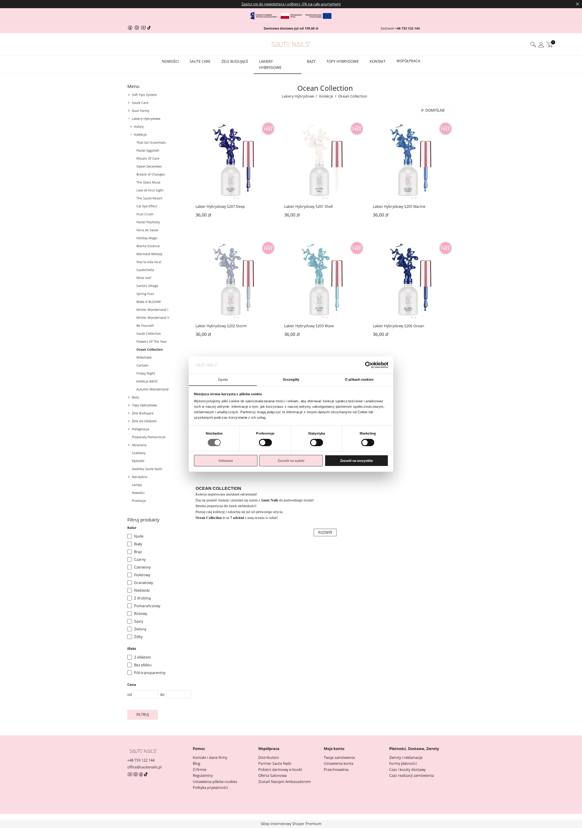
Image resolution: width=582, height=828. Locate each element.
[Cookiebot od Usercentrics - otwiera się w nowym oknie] (368, 365)
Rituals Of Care (147, 158)
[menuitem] (172, 61)
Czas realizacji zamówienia (411, 775)
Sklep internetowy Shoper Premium (291, 823)
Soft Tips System (144, 95)
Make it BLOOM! (148, 301)
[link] (159, 536)
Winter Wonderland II (152, 317)
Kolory (139, 126)
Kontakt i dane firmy (210, 757)
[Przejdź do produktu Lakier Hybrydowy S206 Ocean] (414, 280)
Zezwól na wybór (291, 461)
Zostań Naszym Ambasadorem (284, 781)
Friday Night (145, 373)
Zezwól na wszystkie (356, 461)
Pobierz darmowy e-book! (280, 769)
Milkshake (144, 357)
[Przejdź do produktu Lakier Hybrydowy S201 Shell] (325, 160)
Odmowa (225, 461)
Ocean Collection (149, 349)
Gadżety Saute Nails (147, 469)
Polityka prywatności (210, 787)
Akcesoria (139, 445)
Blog (196, 763)
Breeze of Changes (150, 174)
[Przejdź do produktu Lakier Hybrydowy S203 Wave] (325, 280)
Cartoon (142, 365)
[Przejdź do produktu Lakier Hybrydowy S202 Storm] (236, 280)
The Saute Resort (149, 198)
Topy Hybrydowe (144, 405)
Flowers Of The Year (151, 341)
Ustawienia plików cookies (215, 781)
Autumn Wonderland (152, 389)
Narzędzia (139, 477)
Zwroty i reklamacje (405, 757)
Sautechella (145, 270)
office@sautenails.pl (144, 767)
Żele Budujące (142, 413)
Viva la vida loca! (148, 262)
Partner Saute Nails (274, 763)
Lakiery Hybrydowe (146, 118)
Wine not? (143, 278)
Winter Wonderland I (152, 309)
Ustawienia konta (338, 763)
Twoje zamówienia (339, 757)
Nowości (138, 493)
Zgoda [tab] (223, 379)
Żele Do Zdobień (144, 421)
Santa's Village (147, 286)
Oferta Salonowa (272, 775)
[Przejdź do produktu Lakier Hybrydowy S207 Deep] (236, 160)
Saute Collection (148, 333)
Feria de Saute (147, 230)
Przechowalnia (336, 769)
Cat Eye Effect (146, 206)
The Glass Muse (148, 182)
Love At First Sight (149, 190)
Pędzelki (138, 461)
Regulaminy (203, 775)
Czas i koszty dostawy (407, 769)
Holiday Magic (147, 238)
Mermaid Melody (149, 254)
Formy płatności (403, 763)
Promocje (139, 500)
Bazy (135, 397)
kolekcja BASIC (147, 381)
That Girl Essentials (151, 142)
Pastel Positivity (148, 222)
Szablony (139, 453)
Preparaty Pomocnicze (149, 437)
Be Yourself (145, 325)
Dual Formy (140, 110)
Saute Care (140, 103)
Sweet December (149, 166)
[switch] (265, 443)
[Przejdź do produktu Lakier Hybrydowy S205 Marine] (414, 160)
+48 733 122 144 (407, 28)
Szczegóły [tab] (291, 379)
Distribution (268, 757)
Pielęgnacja (140, 429)
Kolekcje (140, 134)
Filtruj (142, 714)
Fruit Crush (144, 214)
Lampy (137, 485)
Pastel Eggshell (147, 150)
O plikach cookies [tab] (359, 379)
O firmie (199, 769)
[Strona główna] (291, 44)
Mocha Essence (148, 246)
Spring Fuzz (145, 294)
